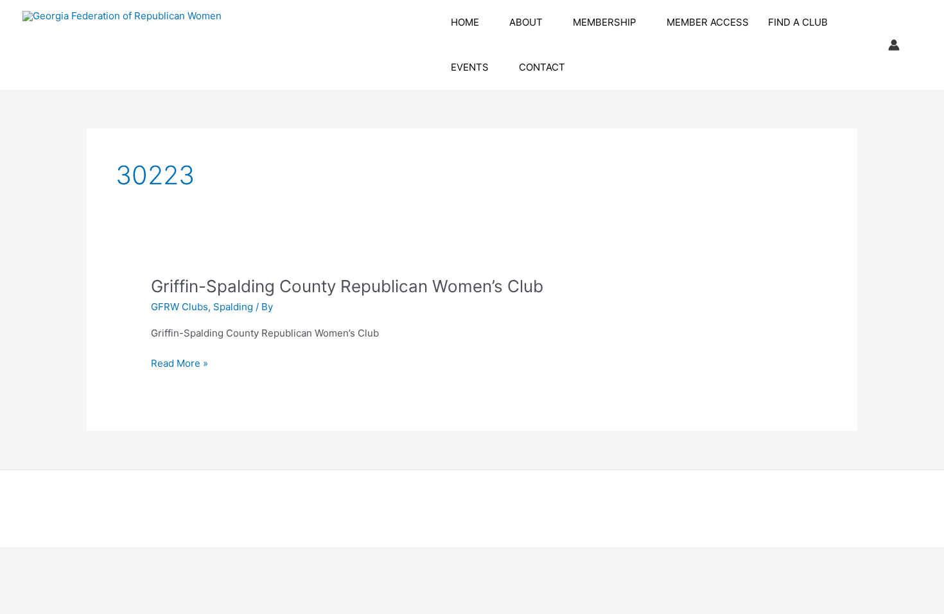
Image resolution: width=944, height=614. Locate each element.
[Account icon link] (894, 45)
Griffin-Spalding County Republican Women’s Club (347, 286)
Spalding (233, 307)
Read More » (179, 364)
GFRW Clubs (179, 307)
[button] (484, 22)
